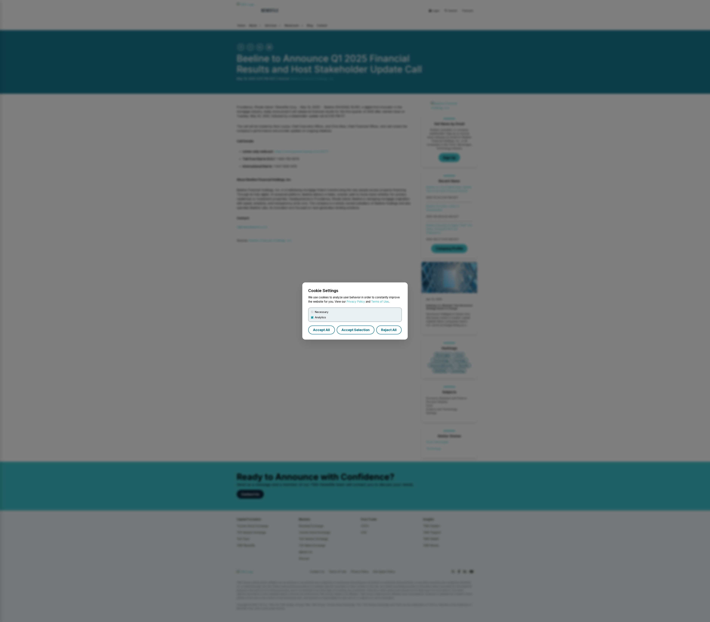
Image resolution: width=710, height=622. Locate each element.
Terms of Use (380, 301)
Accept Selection (356, 330)
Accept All (321, 330)
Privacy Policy (355, 301)
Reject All (389, 330)
